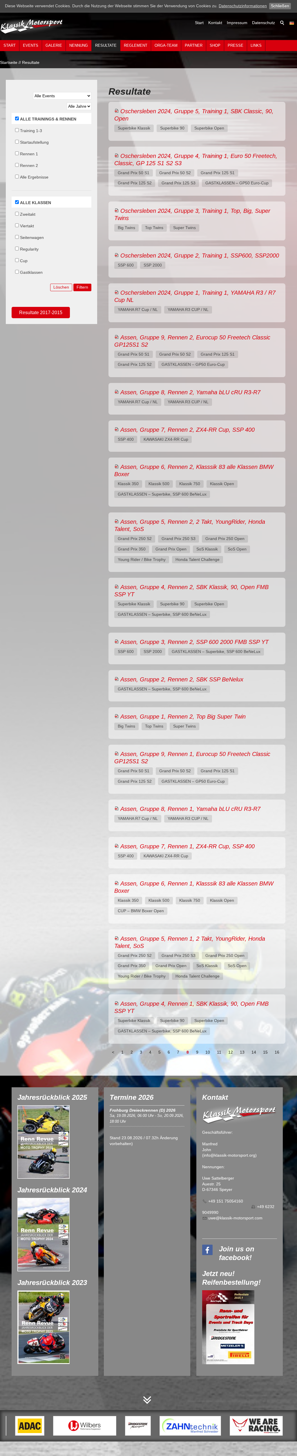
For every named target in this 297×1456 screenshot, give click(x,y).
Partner (193, 45)
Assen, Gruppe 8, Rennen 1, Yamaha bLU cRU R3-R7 (190, 809)
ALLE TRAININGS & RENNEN (48, 119)
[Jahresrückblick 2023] (43, 1327)
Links (256, 45)
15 (265, 1052)
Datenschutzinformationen (243, 5)
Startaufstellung (34, 142)
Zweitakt (27, 214)
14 (253, 1052)
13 (242, 1052)
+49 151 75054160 (225, 1201)
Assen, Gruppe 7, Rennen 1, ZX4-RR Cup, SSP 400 (187, 846)
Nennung (78, 45)
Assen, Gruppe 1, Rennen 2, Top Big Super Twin (183, 716)
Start (199, 22)
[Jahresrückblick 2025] (43, 1142)
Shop (215, 45)
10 (207, 1052)
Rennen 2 (29, 165)
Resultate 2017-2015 (40, 312)
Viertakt (27, 226)
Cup (24, 260)
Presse (235, 45)
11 (219, 1052)
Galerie (54, 45)
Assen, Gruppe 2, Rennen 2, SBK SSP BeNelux (181, 679)
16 (277, 1052)
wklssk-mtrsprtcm (236, 1218)
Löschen (61, 287)
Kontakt (215, 22)
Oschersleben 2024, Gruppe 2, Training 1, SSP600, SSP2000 (199, 255)
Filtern (82, 287)
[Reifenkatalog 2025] (228, 1327)
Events (30, 45)
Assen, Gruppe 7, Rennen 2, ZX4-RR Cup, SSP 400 (187, 429)
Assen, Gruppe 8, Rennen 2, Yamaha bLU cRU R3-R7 (190, 392)
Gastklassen (31, 272)
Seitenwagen (32, 237)
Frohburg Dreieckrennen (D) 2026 (142, 1110)
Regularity (29, 249)
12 (230, 1052)
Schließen (280, 5)
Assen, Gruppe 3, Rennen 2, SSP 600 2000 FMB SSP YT (194, 642)
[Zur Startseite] (32, 26)
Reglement (135, 45)
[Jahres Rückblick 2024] (43, 1234)
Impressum (237, 22)
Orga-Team (166, 45)
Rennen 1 (29, 154)
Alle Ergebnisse (34, 177)
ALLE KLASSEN (35, 202)
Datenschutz (263, 22)
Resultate (106, 45)
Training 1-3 (31, 130)
